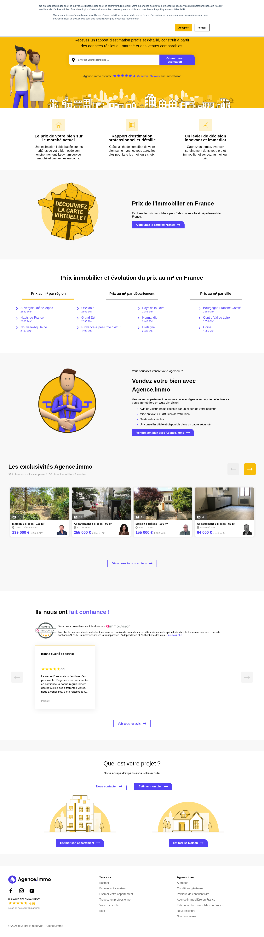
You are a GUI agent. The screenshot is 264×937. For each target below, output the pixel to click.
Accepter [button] (183, 27)
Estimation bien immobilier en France (200, 905)
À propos (182, 882)
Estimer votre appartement (116, 894)
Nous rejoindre (186, 910)
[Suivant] (250, 469)
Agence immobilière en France (196, 899)
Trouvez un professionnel (115, 899)
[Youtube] (32, 890)
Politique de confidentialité (193, 894)
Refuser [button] (202, 27)
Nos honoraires (186, 916)
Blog (102, 910)
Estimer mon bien (150, 786)
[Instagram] (21, 890)
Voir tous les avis (129, 723)
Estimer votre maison (112, 888)
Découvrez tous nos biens (129, 563)
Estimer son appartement (77, 842)
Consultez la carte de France (155, 224)
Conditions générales (190, 888)
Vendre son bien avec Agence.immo (160, 432)
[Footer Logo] (29, 880)
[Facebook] (10, 890)
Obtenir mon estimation (174, 60)
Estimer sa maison (185, 842)
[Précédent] (233, 469)
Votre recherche (109, 905)
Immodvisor (173, 76)
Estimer (104, 882)
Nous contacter (106, 786)
